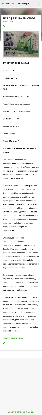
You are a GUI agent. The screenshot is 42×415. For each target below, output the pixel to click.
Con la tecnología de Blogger (22, 412)
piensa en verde (17, 338)
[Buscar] (39, 3)
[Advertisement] (21, 382)
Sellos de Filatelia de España (18, 4)
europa (6, 338)
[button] (4, 25)
